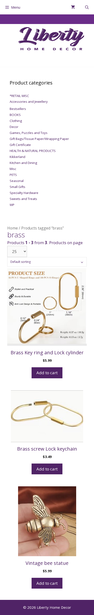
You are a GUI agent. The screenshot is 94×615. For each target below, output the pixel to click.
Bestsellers (18, 109)
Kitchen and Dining (23, 163)
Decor (14, 127)
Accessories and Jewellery (29, 101)
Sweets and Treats (23, 199)
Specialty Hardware (24, 193)
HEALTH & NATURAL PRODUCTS (33, 151)
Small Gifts (17, 187)
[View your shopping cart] (73, 7)
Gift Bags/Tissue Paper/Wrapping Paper (39, 139)
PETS (13, 175)
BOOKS (15, 115)
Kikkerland (17, 157)
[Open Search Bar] (87, 7)
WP (12, 205)
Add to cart (47, 372)
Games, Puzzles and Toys (28, 133)
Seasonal (17, 181)
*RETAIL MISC (19, 96)
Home (12, 228)
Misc (13, 169)
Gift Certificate (20, 145)
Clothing (16, 121)
